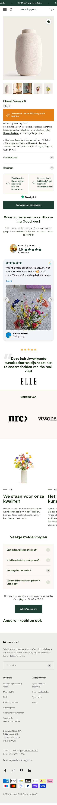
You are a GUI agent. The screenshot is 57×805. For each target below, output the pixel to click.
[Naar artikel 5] (48, 89)
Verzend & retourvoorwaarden (11, 720)
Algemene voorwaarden (13, 712)
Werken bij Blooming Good (12, 685)
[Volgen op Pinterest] (21, 770)
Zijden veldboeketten (40, 692)
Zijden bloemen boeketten (38, 685)
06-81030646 (31, 750)
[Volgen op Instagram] (13, 770)
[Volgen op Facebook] (5, 770)
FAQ (5, 697)
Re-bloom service (10, 702)
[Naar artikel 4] (38, 89)
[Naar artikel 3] (27, 89)
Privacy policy (9, 707)
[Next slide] (51, 299)
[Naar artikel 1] (7, 89)
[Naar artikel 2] (17, 89)
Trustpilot (29, 234)
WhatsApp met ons (28, 609)
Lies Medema (21, 333)
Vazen (34, 702)
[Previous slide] (6, 299)
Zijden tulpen (37, 697)
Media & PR (8, 692)
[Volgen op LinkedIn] (29, 770)
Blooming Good (26, 245)
